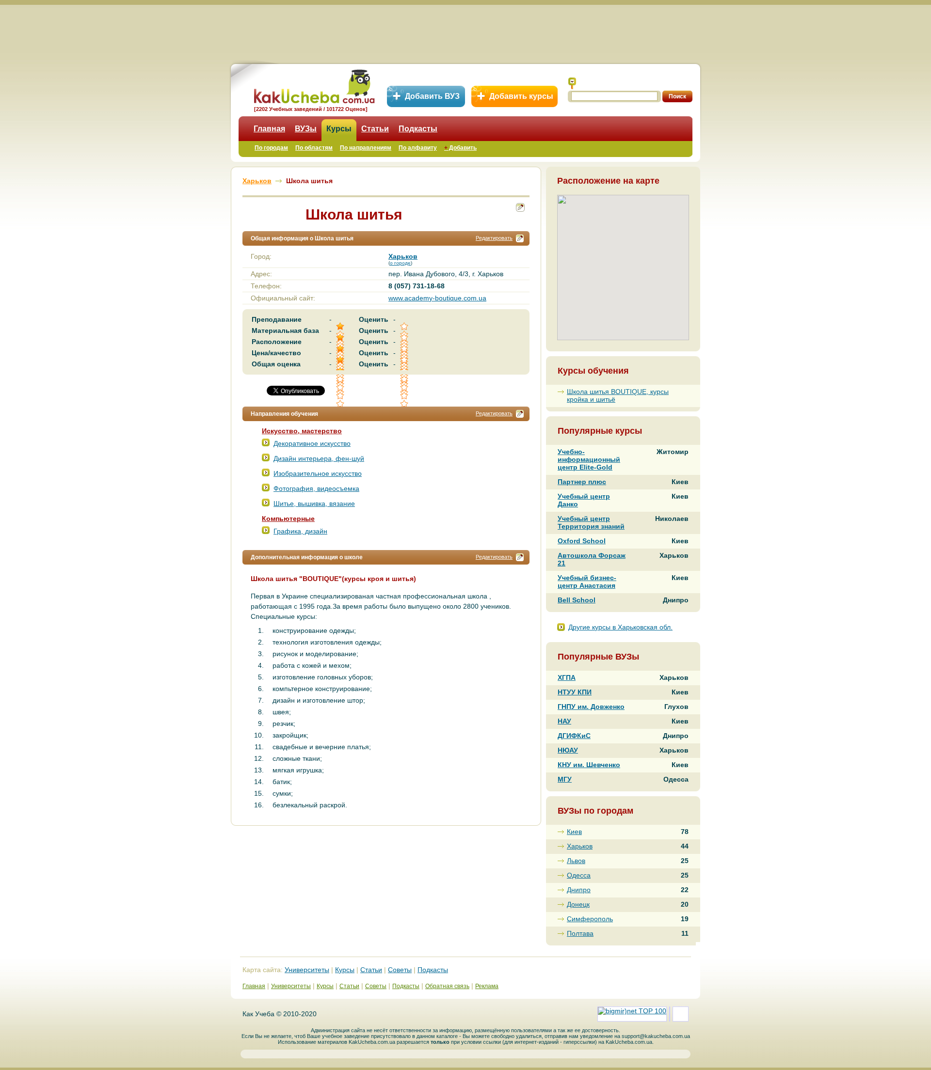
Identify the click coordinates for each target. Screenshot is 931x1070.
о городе (400, 263)
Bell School (576, 600)
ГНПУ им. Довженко (591, 706)
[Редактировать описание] (520, 238)
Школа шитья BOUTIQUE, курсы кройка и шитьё (618, 395)
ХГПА (567, 677)
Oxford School (582, 541)
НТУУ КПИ (575, 692)
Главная (269, 129)
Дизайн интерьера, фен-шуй (318, 458)
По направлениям (365, 147)
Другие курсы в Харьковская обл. (620, 627)
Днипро (579, 890)
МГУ (565, 779)
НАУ (564, 721)
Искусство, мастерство (302, 431)
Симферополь (590, 919)
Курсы (339, 129)
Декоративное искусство (312, 443)
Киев (574, 831)
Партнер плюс (582, 482)
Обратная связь (447, 986)
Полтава (580, 933)
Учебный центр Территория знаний (591, 522)
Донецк (578, 904)
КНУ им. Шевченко (589, 765)
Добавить (460, 147)
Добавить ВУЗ (432, 96)
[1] (341, 387)
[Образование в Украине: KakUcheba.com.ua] (313, 85)
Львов (576, 861)
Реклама (486, 986)
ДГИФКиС (574, 736)
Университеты (307, 970)
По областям (314, 147)
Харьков (580, 846)
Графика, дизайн (300, 531)
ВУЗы (306, 129)
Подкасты (418, 129)
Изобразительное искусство (317, 473)
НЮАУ (568, 750)
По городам (271, 147)
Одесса (579, 875)
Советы (400, 970)
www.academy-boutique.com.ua (437, 298)
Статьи (375, 129)
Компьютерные (288, 518)
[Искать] (572, 83)
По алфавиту (418, 147)
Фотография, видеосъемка (316, 488)
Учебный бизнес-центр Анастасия (587, 581)
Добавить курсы (521, 96)
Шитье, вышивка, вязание (314, 503)
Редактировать (494, 238)
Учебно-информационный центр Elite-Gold (589, 459)
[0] (405, 387)
